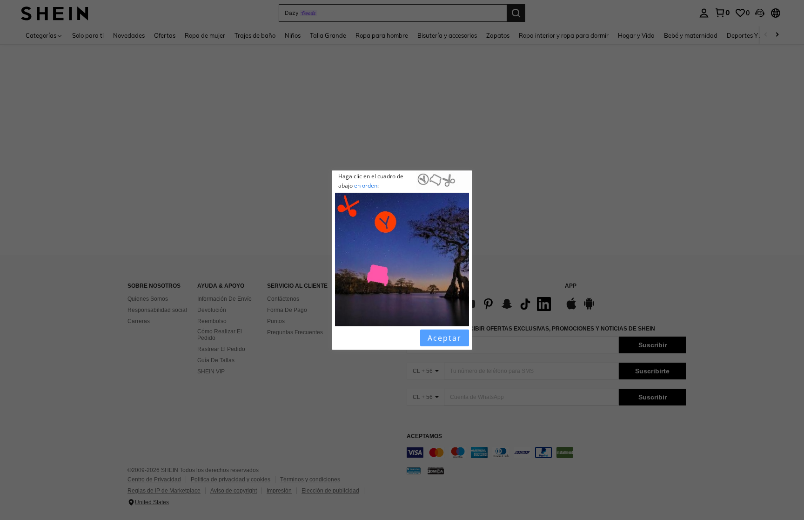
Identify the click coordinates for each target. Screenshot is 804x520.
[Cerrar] (343, 337)
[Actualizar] (358, 337)
